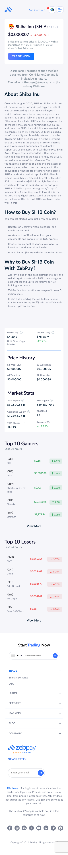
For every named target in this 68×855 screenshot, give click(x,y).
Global (52, 10)
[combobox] (16, 655)
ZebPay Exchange (18, 677)
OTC (11, 684)
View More (34, 526)
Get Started (36, 10)
